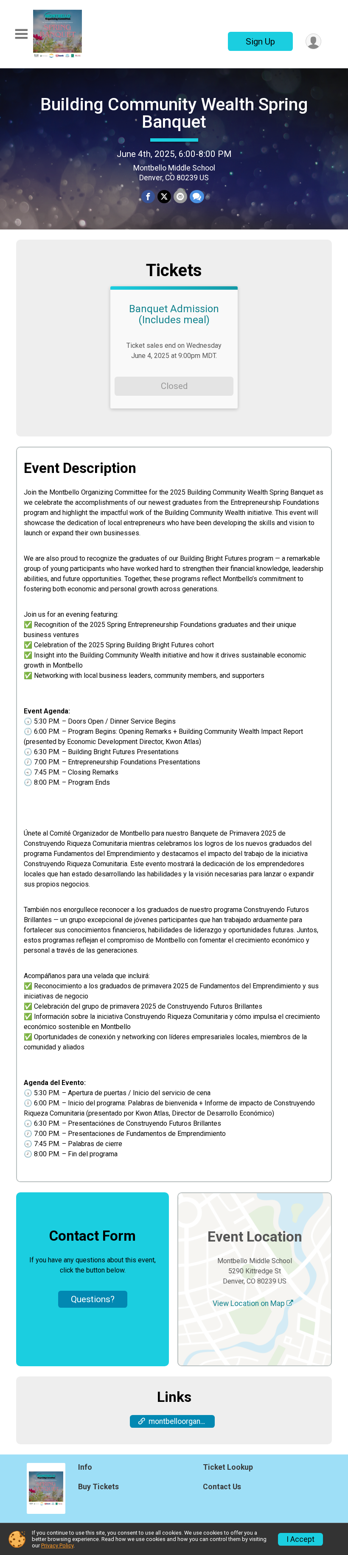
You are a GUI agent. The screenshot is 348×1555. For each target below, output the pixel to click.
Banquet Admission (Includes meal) (174, 314)
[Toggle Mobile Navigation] (21, 34)
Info (85, 1467)
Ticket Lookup (228, 1467)
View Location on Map (249, 1303)
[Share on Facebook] (148, 197)
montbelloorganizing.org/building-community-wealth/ (182, 1421)
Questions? (93, 1299)
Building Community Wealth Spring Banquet (174, 113)
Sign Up (260, 41)
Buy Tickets (98, 1486)
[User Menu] (313, 41)
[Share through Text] (197, 197)
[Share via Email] (180, 197)
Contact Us (222, 1486)
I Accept (300, 1539)
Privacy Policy (57, 1545)
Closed (174, 386)
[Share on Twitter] (164, 197)
